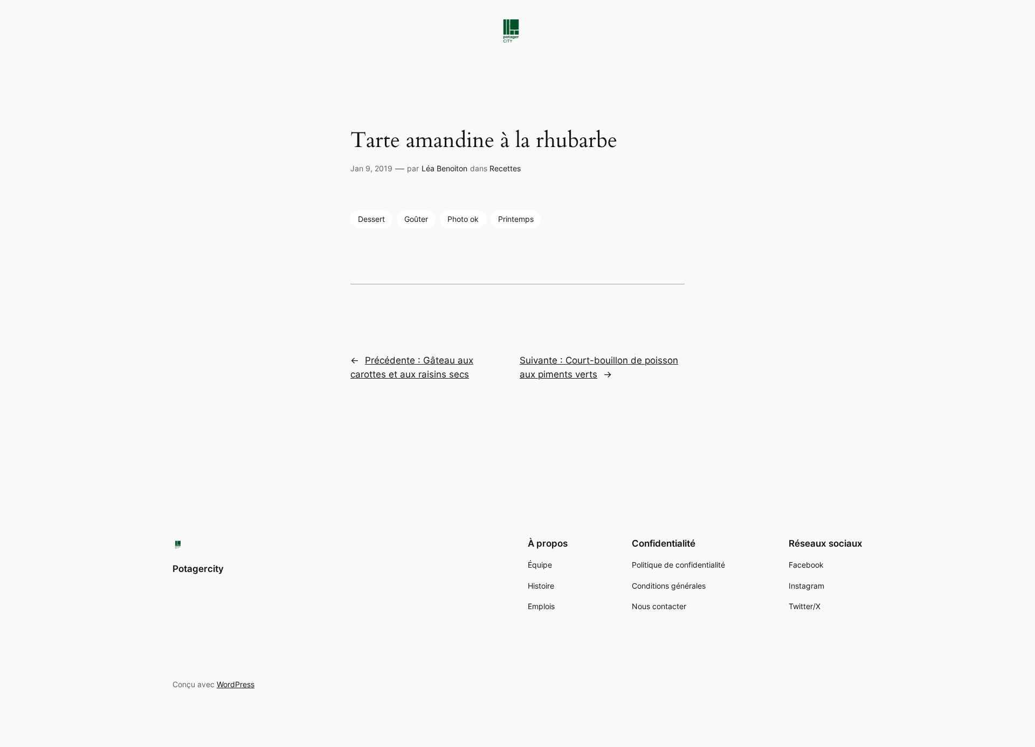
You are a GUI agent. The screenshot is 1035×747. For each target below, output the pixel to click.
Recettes (505, 168)
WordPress (235, 684)
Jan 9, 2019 (371, 168)
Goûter (416, 219)
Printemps (516, 219)
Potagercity (198, 568)
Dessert (371, 219)
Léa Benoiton (444, 168)
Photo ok (463, 219)
